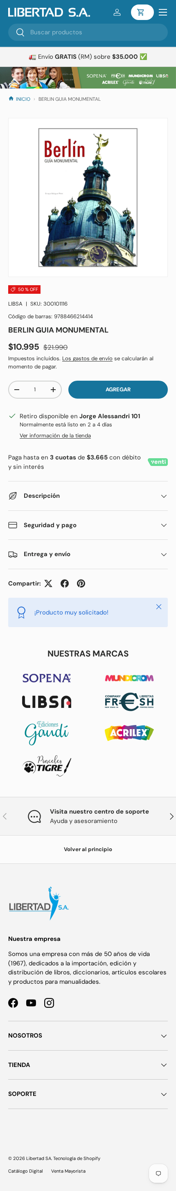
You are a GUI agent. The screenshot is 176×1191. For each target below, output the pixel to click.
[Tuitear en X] (48, 583)
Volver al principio (88, 849)
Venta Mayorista (68, 1171)
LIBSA (15, 303)
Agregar (118, 389)
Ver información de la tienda (55, 435)
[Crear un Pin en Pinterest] (81, 583)
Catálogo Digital (25, 1171)
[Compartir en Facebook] (64, 583)
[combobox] (88, 32)
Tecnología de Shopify (76, 1158)
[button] (142, 12)
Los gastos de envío (87, 358)
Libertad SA (38, 1158)
